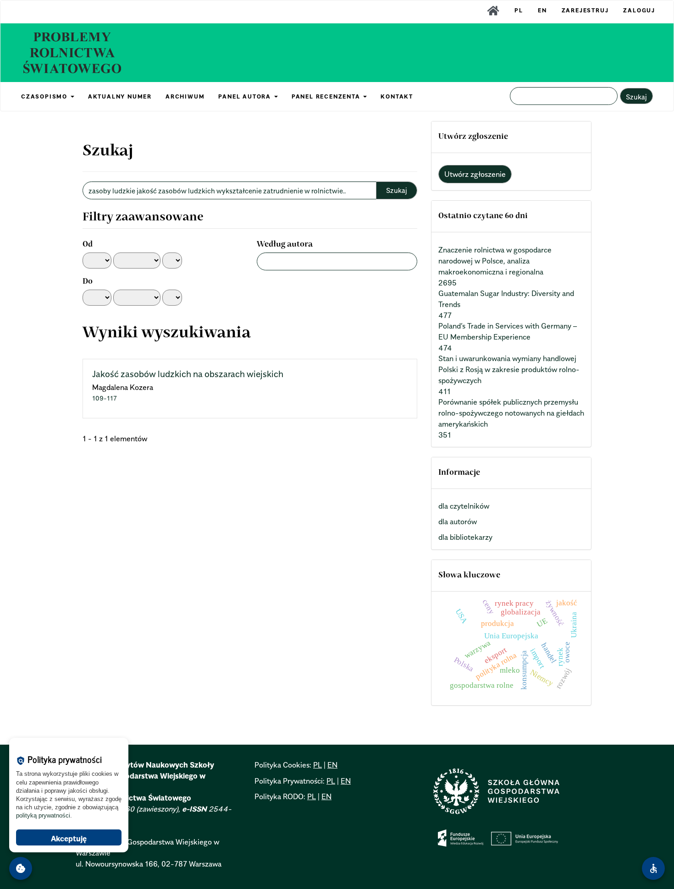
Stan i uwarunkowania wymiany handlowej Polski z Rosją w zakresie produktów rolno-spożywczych (509, 369)
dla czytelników (463, 505)
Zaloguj (639, 10)
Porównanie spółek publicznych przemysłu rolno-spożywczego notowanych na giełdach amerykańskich (511, 412)
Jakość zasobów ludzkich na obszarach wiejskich (187, 374)
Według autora (285, 244)
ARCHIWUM (185, 96)
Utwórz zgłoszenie (475, 174)
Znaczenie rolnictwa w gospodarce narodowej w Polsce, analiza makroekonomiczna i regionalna (495, 260)
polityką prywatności (43, 815)
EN (542, 10)
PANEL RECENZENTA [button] (327, 96)
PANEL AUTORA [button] (245, 96)
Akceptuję (69, 838)
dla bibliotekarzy (465, 537)
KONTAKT (397, 96)
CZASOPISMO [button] (45, 96)
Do (88, 281)
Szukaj (636, 97)
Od (88, 244)
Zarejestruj (585, 10)
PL (518, 10)
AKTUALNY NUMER (120, 96)
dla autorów (457, 521)
